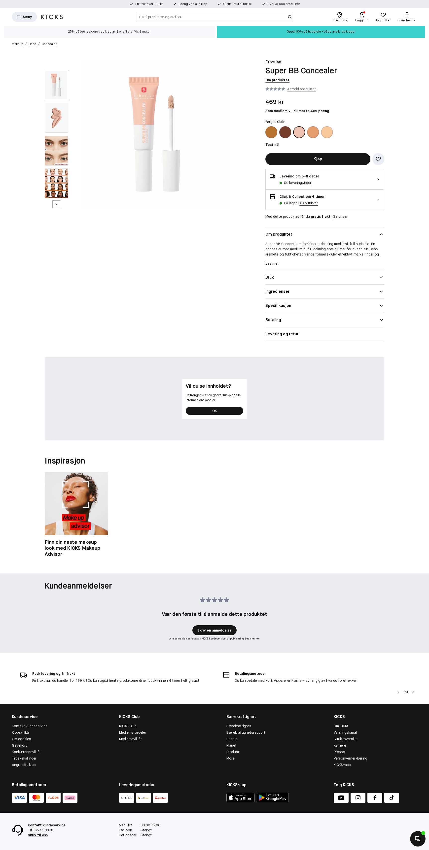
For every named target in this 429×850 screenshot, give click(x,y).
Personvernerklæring (350, 758)
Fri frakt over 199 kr (149, 4)
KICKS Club (128, 726)
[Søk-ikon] (290, 17)
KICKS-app (342, 765)
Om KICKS (341, 726)
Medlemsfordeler (132, 732)
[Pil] (413, 692)
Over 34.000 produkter (283, 4)
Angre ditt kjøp (24, 765)
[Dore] (313, 132)
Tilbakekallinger (24, 758)
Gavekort (19, 745)
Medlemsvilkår (130, 739)
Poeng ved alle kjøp (193, 4)
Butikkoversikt (345, 739)
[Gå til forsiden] (52, 17)
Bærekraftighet (238, 726)
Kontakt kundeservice (29, 726)
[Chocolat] (285, 132)
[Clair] (299, 132)
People (231, 739)
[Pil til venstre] (398, 692)
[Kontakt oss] (418, 839)
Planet (231, 745)
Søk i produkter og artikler (160, 16)
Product (232, 752)
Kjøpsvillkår (21, 732)
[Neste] (56, 204)
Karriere (340, 745)
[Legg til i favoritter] (378, 159)
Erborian (273, 62)
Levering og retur (281, 334)
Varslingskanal (345, 732)
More (230, 758)
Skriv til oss (38, 835)
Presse (339, 752)
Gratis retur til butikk (237, 4)
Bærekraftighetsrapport (245, 732)
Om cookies (21, 739)
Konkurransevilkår (26, 752)
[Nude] (327, 132)
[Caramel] (271, 132)
